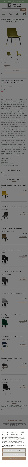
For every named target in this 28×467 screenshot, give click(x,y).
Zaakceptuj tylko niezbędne (14, 450)
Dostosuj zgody (14, 454)
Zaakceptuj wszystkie (14, 458)
